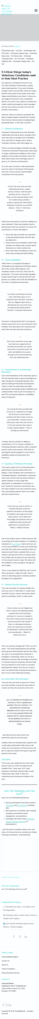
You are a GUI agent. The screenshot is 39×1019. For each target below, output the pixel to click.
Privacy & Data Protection (11, 973)
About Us (5, 965)
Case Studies (16, 544)
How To (6, 877)
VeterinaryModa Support (10, 957)
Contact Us (6, 961)
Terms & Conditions (8, 969)
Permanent (10, 805)
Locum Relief (22, 805)
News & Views (14, 877)
